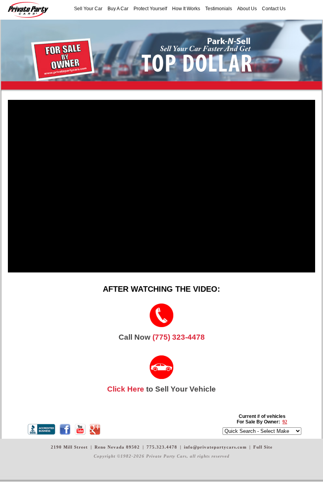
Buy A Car (118, 8)
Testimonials (218, 8)
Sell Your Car (88, 8)
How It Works (186, 8)
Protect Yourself (150, 8)
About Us (247, 8)
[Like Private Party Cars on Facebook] (66, 429)
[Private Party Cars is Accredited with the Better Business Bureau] (43, 429)
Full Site (263, 447)
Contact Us (274, 8)
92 (284, 422)
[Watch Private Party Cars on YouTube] (81, 429)
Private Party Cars (28, 10)
